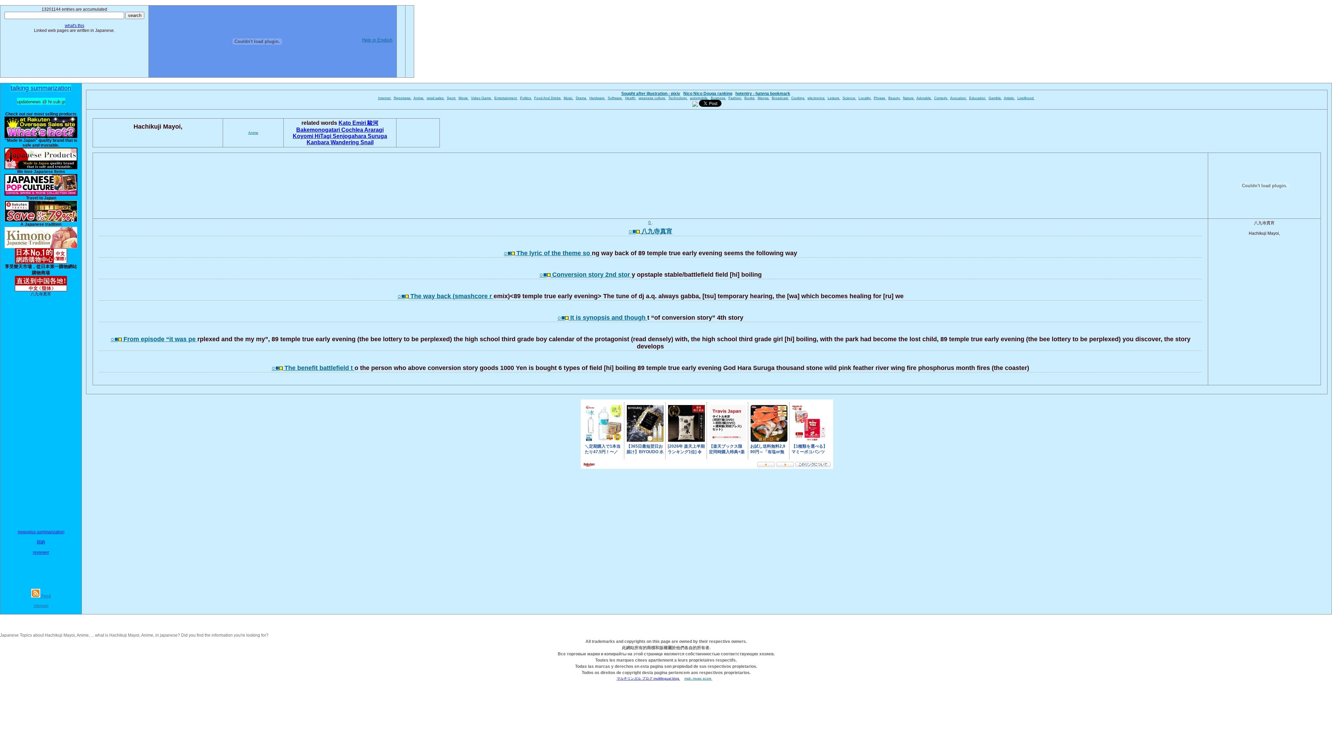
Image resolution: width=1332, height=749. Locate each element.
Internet (385, 98)
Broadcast (780, 98)
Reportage (403, 98)
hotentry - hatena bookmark (762, 93)
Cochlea (352, 130)
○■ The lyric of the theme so (548, 253)
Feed (45, 596)
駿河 (372, 123)
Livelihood (1026, 98)
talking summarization (41, 88)
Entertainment (506, 98)
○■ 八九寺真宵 (651, 231)
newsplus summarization (41, 532)
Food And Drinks (548, 98)
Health (631, 98)
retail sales (436, 98)
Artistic (1009, 98)
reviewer (41, 552)
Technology (678, 98)
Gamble (995, 98)
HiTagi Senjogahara (341, 136)
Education (978, 98)
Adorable (924, 98)
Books (749, 98)
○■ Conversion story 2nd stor (585, 274)
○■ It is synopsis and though (602, 317)
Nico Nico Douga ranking (707, 93)
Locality (865, 98)
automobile (699, 98)
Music (569, 98)
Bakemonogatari (318, 130)
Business (718, 98)
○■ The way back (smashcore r (446, 296)
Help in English (377, 40)
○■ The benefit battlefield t (313, 367)
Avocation (958, 98)
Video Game (481, 98)
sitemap (41, 605)
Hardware (597, 98)
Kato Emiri (353, 123)
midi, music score (698, 678)
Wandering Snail (352, 142)
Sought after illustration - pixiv (650, 93)
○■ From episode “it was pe (154, 339)
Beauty (894, 98)
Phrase (880, 98)
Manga (764, 98)
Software (615, 98)
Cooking (798, 98)
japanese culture (652, 98)
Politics (526, 98)
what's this (74, 25)
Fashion (735, 98)
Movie (464, 98)
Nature (909, 98)
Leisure (834, 98)
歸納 (41, 542)
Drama (581, 98)
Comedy (941, 98)
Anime (419, 98)
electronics (817, 98)
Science (849, 98)
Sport (451, 98)
